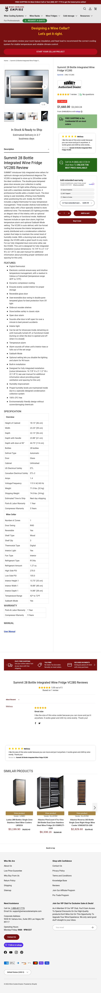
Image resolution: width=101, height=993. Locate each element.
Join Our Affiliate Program (63, 890)
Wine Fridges (51, 16)
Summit (60, 75)
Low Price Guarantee (13, 871)
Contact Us (57, 866)
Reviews (56, 885)
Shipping (8, 885)
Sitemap (7, 890)
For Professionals (12, 20)
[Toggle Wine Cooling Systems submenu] (25, 15)
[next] (94, 808)
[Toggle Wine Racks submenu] (41, 15)
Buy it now (77, 221)
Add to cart (85, 213)
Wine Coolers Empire (16, 984)
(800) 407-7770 (80, 162)
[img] (40, 708)
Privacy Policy (58, 871)
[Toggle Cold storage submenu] (76, 15)
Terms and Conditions (62, 876)
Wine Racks (35, 16)
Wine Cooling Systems (14, 16)
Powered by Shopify (30, 984)
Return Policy (9, 880)
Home (6, 61)
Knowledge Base (59, 880)
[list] (26, 86)
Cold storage (68, 16)
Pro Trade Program (60, 895)
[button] (63, 94)
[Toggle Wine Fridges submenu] (59, 15)
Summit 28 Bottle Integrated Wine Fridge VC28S (25, 61)
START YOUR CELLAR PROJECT (50, 51)
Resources (85, 16)
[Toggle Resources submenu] (91, 15)
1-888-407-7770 (17, 908)
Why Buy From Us (11, 876)
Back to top (50, 848)
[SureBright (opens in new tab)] (91, 184)
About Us (8, 866)
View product (19, 813)
